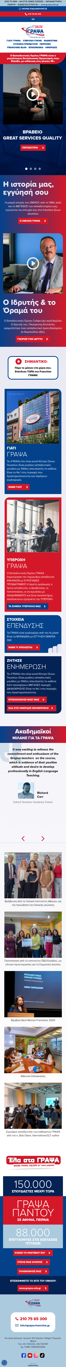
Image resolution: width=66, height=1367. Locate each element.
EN (33, 19)
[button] (26, 169)
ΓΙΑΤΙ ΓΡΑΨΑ (14, 40)
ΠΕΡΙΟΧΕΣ (45, 44)
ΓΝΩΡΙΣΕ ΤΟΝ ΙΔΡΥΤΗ (30, 339)
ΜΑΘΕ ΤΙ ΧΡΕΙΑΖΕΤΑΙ (20, 647)
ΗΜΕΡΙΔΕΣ (51, 47)
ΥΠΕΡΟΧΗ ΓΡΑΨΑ (32, 40)
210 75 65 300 (34, 14)
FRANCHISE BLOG (17, 47)
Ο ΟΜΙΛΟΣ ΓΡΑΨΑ (30, 221)
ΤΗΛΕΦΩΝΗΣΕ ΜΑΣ (30, 1271)
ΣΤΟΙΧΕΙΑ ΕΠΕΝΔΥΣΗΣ (25, 44)
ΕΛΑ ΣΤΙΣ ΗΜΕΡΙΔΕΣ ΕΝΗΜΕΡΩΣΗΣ (28, 708)
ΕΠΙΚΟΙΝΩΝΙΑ (36, 47)
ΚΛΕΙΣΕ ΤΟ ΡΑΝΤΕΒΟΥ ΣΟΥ (30, 1253)
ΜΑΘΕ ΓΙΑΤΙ (15, 487)
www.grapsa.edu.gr (50, 4)
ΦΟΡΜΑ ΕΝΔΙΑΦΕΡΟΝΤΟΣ (34, 8)
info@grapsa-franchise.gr (35, 1325)
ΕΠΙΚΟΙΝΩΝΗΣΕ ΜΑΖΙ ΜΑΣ (23, 699)
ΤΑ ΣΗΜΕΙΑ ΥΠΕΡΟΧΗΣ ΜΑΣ (24, 606)
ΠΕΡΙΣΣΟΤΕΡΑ (30, 147)
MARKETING (50, 40)
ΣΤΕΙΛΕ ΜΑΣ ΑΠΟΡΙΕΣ (29, 1262)
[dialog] (4, 1362)
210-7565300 (29, 1344)
